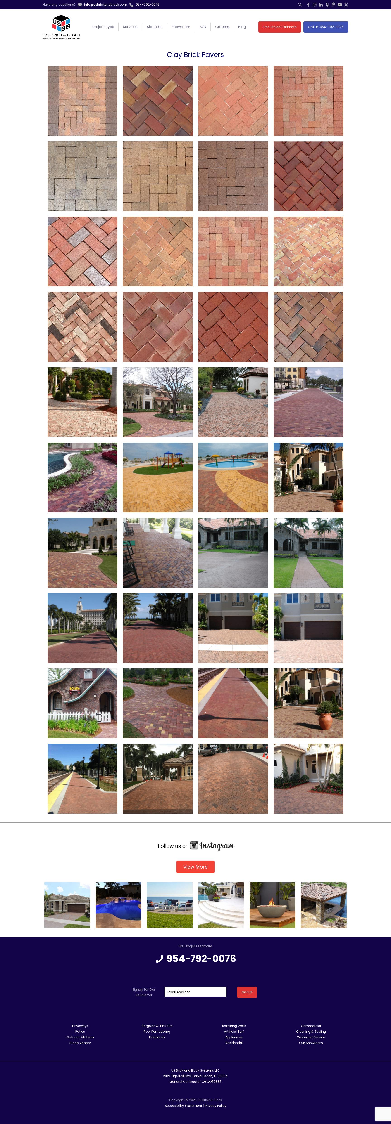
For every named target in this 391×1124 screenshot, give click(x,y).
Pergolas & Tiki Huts (157, 1026)
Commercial (311, 1026)
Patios (80, 1031)
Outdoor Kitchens (80, 1037)
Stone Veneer (80, 1043)
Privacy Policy (215, 1105)
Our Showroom (311, 1043)
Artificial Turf (234, 1031)
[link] (195, 846)
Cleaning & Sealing (311, 1031)
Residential (234, 1043)
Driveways (80, 1026)
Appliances (234, 1037)
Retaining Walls (234, 1026)
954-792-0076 (201, 958)
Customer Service (311, 1037)
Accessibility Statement (183, 1105)
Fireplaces (157, 1037)
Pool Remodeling (157, 1031)
